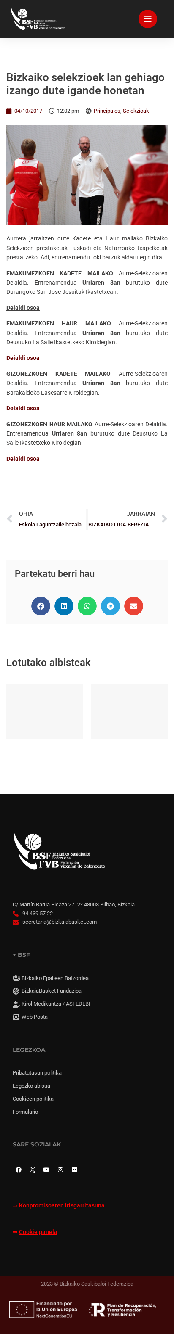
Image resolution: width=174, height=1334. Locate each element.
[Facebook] (18, 1170)
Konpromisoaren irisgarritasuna (62, 1205)
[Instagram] (60, 1170)
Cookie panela (38, 1232)
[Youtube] (46, 1170)
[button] (40, 606)
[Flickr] (74, 1170)
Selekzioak (136, 111)
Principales (107, 111)
